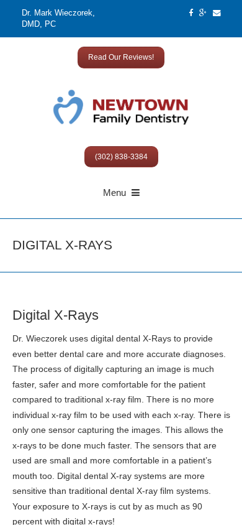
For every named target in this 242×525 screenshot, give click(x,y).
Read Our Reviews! (121, 57)
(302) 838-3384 (121, 156)
